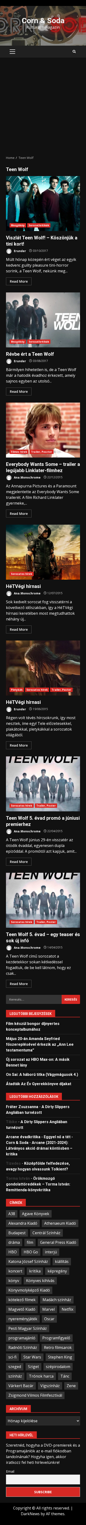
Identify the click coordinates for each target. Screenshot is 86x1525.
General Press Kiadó (58, 1242)
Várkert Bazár (20, 1385)
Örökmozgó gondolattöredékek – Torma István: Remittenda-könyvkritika (38, 1184)
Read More (19, 281)
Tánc (64, 1376)
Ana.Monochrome (27, 477)
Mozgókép (18, 225)
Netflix (67, 1309)
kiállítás (62, 1261)
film (30, 1242)
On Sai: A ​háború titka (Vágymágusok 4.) (42, 1074)
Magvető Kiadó (21, 1309)
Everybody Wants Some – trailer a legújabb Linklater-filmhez (43, 430)
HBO (12, 1252)
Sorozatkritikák (39, 225)
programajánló (21, 1338)
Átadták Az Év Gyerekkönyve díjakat (38, 1084)
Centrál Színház (46, 1232)
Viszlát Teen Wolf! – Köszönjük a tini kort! (43, 203)
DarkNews (30, 1513)
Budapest (17, 1232)
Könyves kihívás (40, 1280)
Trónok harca (41, 1376)
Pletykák (16, 689)
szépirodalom (58, 1366)
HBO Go (31, 1252)
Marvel (48, 1309)
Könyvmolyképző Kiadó (29, 1290)
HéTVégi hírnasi (43, 552)
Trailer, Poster (61, 689)
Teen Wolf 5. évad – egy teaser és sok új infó (43, 900)
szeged (14, 1366)
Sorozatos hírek (21, 574)
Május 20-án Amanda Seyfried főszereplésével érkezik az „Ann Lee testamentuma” (40, 1044)
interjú (51, 1252)
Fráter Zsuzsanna (22, 1107)
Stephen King (60, 1357)
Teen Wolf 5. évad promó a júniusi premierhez (43, 783)
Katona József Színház (28, 1261)
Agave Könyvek (35, 1213)
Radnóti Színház (22, 1347)
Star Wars (32, 1357)
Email (10, 1471)
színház (15, 1376)
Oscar (49, 1318)
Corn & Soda (43, 20)
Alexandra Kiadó (22, 1223)
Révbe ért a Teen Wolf (43, 319)
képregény (57, 1271)
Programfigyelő (56, 1338)
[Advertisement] (43, 107)
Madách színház (57, 1299)
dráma (14, 1242)
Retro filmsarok (58, 1347)
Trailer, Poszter (41, 451)
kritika (35, 1271)
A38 (11, 1213)
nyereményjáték (22, 1318)
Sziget (33, 1366)
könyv (13, 1280)
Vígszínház (50, 1385)
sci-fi (12, 1357)
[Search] (74, 51)
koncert (15, 1271)
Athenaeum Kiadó (60, 1223)
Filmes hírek (19, 451)
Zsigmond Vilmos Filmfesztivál (35, 1395)
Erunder (19, 251)
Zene (71, 1385)
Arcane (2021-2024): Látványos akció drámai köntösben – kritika (39, 1148)
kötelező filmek (22, 1299)
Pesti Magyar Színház (27, 1328)
